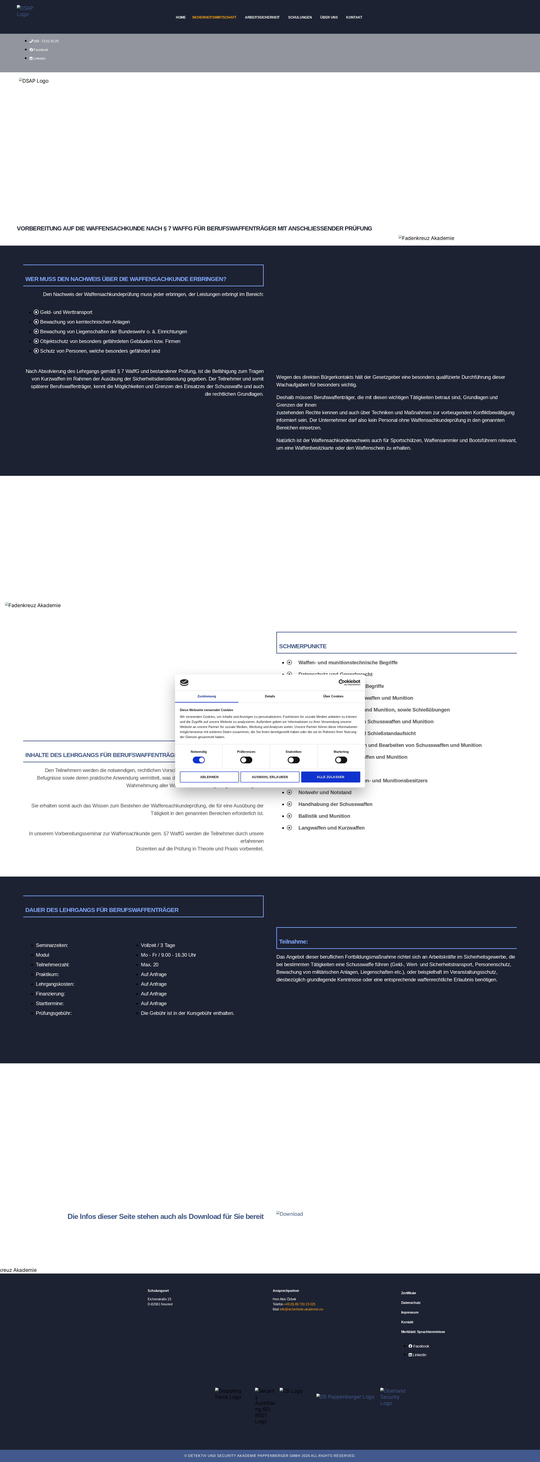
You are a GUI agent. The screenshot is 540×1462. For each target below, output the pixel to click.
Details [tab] (270, 696)
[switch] (246, 760)
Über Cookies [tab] (333, 696)
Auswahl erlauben (270, 777)
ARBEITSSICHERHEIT (262, 17)
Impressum (409, 1312)
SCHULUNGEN (300, 17)
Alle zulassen (330, 777)
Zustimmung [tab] (206, 696)
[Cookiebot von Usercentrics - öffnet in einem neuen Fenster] (341, 682)
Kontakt (407, 1322)
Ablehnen (209, 777)
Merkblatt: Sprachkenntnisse (423, 1332)
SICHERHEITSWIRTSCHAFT (214, 17)
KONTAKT (354, 17)
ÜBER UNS (329, 17)
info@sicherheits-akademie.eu (301, 1309)
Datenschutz (411, 1303)
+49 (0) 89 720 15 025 (299, 1304)
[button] (215, 17)
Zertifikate (408, 1293)
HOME (181, 17)
